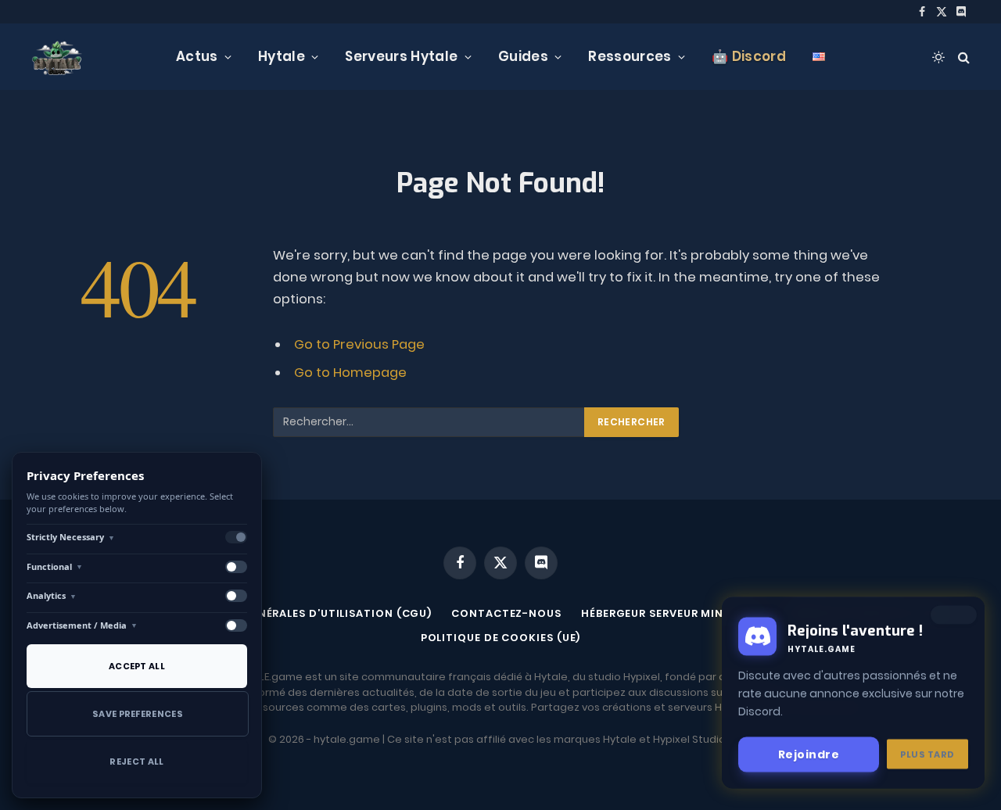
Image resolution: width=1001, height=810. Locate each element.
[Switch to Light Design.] (938, 57)
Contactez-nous (506, 613)
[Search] (962, 56)
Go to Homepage (350, 373)
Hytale (281, 56)
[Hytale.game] (56, 56)
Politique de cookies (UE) (501, 637)
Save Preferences (137, 714)
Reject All (136, 761)
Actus (197, 56)
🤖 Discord (749, 56)
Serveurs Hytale (401, 56)
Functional (55, 566)
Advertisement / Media (82, 625)
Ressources (629, 56)
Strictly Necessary (71, 537)
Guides (523, 56)
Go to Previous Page (359, 344)
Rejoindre (809, 754)
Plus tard (927, 753)
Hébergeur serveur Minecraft (674, 613)
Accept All (137, 666)
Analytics (52, 595)
